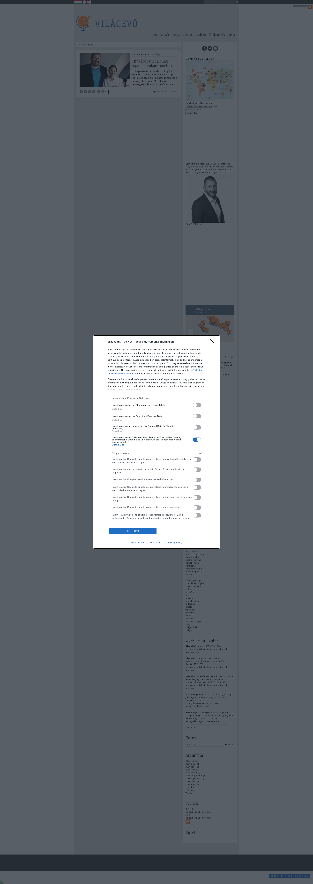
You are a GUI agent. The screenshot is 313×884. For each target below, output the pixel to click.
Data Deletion (138, 542)
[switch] (197, 405)
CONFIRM (133, 531)
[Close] (213, 342)
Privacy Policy (175, 542)
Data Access (156, 542)
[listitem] (156, 398)
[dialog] (156, 442)
